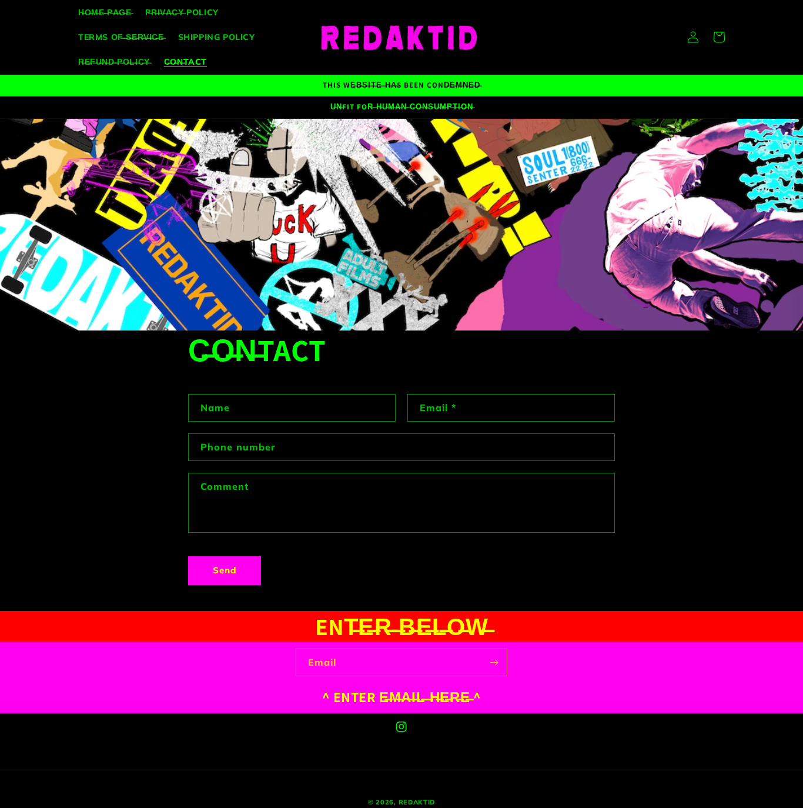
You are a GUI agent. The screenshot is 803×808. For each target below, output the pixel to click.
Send (224, 570)
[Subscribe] (494, 662)
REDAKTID (417, 802)
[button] (719, 37)
